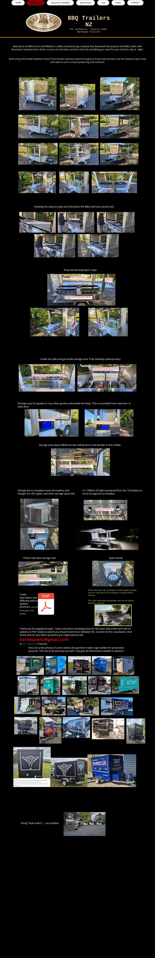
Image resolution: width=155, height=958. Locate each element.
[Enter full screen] (128, 622)
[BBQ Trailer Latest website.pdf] (46, 604)
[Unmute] (101, 622)
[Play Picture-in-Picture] (124, 622)
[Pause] (98, 622)
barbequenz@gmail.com (44, 639)
